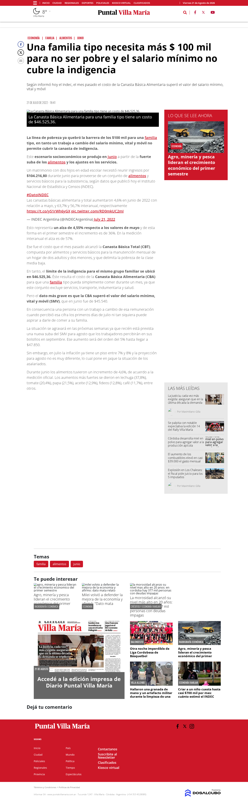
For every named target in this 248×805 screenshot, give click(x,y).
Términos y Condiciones (45, 787)
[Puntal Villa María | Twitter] (203, 13)
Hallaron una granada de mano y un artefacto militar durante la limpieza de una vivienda (151, 694)
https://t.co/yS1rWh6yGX (48, 211)
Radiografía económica (46, 606)
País (68, 748)
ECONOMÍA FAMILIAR (188, 682)
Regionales (72, 3)
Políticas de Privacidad (69, 787)
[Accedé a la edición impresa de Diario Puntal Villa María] (79, 646)
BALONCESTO (137, 642)
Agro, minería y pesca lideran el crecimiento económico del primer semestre (191, 165)
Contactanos (107, 749)
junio (112, 156)
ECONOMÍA (87, 606)
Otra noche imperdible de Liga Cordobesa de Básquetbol (149, 652)
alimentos (57, 162)
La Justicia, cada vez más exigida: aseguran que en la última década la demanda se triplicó (185, 401)
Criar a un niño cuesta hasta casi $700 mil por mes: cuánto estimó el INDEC (199, 693)
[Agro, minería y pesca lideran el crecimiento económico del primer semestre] (55, 590)
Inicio (46, 3)
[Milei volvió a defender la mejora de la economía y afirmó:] (103, 590)
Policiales (102, 3)
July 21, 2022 (104, 219)
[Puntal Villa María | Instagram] (192, 726)
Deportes (87, 3)
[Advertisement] (196, 306)
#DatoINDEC (38, 194)
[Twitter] (21, 52)
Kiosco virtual (121, 3)
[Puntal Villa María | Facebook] (195, 13)
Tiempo (70, 767)
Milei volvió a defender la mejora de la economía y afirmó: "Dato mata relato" (102, 601)
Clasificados (142, 3)
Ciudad (57, 3)
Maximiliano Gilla (191, 411)
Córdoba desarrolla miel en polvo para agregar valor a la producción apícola (186, 441)
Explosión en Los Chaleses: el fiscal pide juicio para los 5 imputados (185, 473)
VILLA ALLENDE (138, 682)
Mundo (70, 754)
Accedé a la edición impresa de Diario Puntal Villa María (79, 682)
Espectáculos (74, 774)
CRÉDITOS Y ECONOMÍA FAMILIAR (146, 606)
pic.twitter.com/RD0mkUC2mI (97, 211)
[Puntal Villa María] (62, 729)
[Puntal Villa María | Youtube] (213, 13)
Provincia (39, 774)
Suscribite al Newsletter (107, 756)
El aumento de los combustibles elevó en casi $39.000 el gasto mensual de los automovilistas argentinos (185, 461)
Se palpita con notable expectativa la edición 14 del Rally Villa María (184, 426)
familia (151, 137)
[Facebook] (21, 44)
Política (70, 761)
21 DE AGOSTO (41, 669)
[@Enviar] (21, 61)
